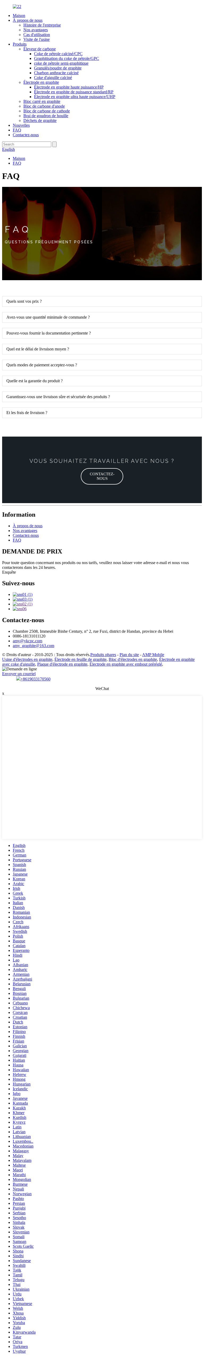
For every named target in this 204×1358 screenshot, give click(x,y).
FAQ (17, 130)
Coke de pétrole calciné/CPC (58, 53)
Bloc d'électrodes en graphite (133, 659)
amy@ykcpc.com (27, 641)
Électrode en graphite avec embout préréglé (126, 664)
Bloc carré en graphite (41, 101)
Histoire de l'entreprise (42, 25)
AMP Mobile (153, 654)
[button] (102, 476)
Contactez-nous (26, 135)
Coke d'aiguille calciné (53, 77)
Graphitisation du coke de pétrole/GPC (66, 58)
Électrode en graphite (41, 82)
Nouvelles (21, 125)
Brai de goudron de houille (45, 115)
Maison (19, 15)
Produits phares (103, 654)
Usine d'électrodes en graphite (27, 659)
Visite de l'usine (36, 39)
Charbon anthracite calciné (56, 73)
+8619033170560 (35, 679)
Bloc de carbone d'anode (44, 106)
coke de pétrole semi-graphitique (61, 63)
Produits (20, 44)
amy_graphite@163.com (33, 645)
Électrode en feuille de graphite (80, 659)
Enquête (9, 572)
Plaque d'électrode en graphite (62, 664)
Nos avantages (35, 30)
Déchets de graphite (40, 120)
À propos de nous (27, 20)
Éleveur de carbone (39, 49)
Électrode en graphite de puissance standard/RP (73, 92)
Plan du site (129, 654)
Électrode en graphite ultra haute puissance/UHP (74, 96)
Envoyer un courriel (19, 673)
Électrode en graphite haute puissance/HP (69, 87)
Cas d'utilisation (36, 34)
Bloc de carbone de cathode (46, 111)
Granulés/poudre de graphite (58, 68)
